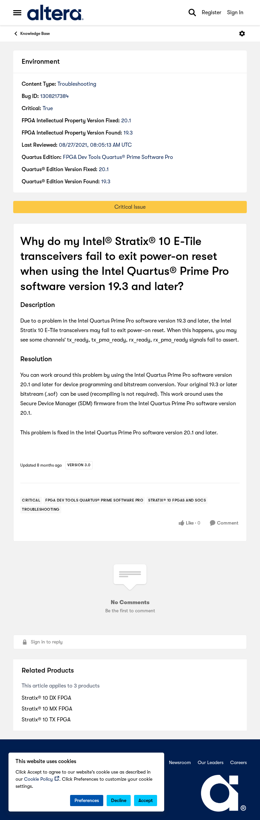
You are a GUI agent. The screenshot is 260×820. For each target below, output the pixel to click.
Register (211, 12)
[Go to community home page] (55, 12)
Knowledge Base (35, 33)
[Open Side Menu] (17, 12)
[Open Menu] (242, 33)
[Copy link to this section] (60, 305)
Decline (118, 800)
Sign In (235, 12)
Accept (145, 800)
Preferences (86, 800)
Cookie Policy (38, 779)
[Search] (192, 12)
